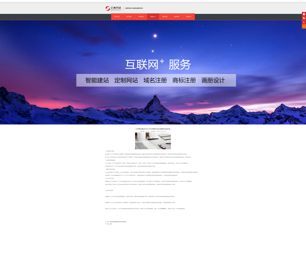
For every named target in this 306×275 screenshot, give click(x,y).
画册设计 (188, 16)
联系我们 (176, 16)
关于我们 (129, 16)
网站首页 (117, 16)
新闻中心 (153, 16)
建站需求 (165, 16)
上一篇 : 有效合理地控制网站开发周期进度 (115, 221)
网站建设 (141, 16)
